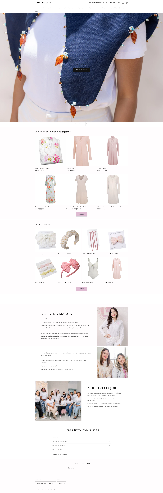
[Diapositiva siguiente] (83, 124)
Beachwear (86, 282)
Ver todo (81, 214)
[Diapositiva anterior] (76, 124)
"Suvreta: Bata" (70, 168)
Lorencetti (41, 489)
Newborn (38, 282)
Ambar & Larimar (81, 69)
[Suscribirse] (95, 468)
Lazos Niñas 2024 (112, 254)
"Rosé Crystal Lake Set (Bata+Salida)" (77, 206)
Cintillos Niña (63, 282)
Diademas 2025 (64, 254)
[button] (105, 8)
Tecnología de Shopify (49, 489)
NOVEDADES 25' (88, 254)
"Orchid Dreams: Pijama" (42, 168)
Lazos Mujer (40, 254)
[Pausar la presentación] (87, 124)
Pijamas (108, 282)
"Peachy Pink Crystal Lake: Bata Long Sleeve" (110, 206)
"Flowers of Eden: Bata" (42, 206)
